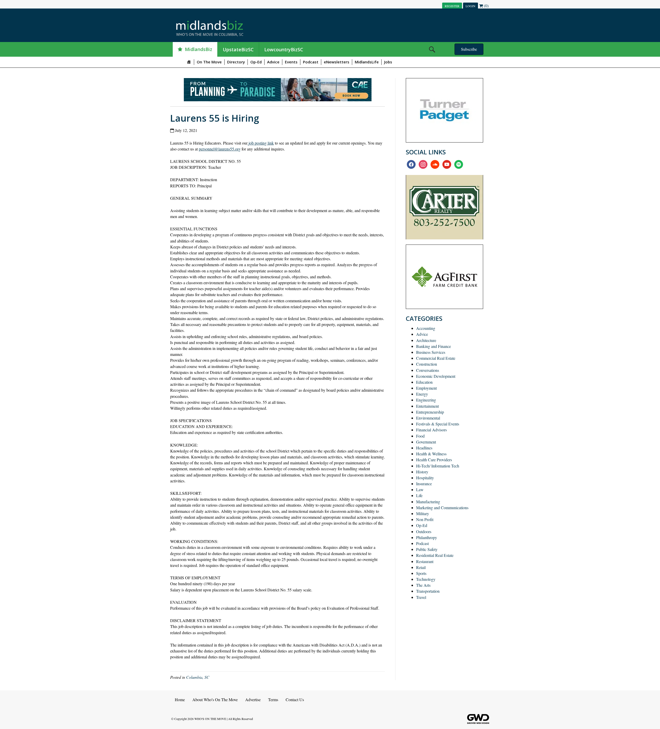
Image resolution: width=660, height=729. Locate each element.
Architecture (426, 340)
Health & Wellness (431, 453)
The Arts (423, 585)
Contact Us (295, 699)
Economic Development (435, 376)
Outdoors (423, 531)
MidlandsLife (367, 61)
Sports (421, 573)
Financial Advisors (431, 429)
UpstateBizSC (238, 49)
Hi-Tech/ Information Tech (437, 465)
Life (419, 495)
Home (180, 699)
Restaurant (424, 561)
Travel (421, 597)
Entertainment (427, 406)
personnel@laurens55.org (220, 149)
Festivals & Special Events (437, 423)
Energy (422, 394)
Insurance (424, 483)
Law (420, 489)
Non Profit (424, 519)
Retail (421, 567)
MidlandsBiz (198, 49)
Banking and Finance (433, 346)
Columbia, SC (197, 677)
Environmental (428, 418)
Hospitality (425, 477)
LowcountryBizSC (283, 49)
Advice (273, 61)
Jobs (388, 61)
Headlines (424, 447)
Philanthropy (426, 537)
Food (420, 436)
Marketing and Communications (442, 507)
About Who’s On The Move (215, 699)
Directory (236, 61)
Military (422, 513)
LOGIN (470, 6)
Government (426, 442)
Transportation (428, 591)
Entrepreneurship (430, 412)
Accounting (425, 328)
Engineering (426, 400)
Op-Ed (256, 61)
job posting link (261, 143)
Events (291, 61)
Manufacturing (428, 501)
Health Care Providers (434, 459)
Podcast (310, 61)
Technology (425, 579)
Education (424, 382)
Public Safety (427, 549)
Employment (426, 388)
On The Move (209, 61)
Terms (273, 699)
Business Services (430, 352)
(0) (486, 5)
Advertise (253, 699)
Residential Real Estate (434, 555)
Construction (426, 364)
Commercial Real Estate (435, 358)
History (422, 471)
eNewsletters (336, 61)
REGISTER (452, 6)
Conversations (427, 370)
